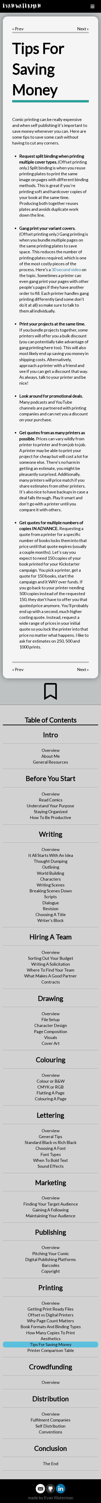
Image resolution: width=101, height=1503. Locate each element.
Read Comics (50, 799)
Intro (50, 735)
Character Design (50, 1025)
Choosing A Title (50, 914)
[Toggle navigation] (92, 6)
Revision (50, 908)
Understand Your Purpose (50, 805)
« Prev (17, 28)
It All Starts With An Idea (50, 855)
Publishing (50, 1232)
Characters (50, 879)
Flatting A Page (50, 1092)
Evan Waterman (22, 6)
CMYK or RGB (50, 1086)
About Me (50, 756)
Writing (50, 834)
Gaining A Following (50, 1209)
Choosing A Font (50, 1148)
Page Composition (50, 1031)
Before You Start (50, 778)
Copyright (50, 1271)
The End (50, 1463)
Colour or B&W (51, 1081)
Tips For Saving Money (50, 1344)
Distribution (50, 1399)
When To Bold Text (50, 1160)
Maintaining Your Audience (50, 1215)
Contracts (50, 981)
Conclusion (50, 1448)
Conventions (50, 1431)
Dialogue (50, 902)
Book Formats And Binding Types (50, 1326)
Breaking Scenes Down (50, 890)
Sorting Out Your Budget (50, 958)
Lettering (50, 1115)
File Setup (50, 1019)
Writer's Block (50, 920)
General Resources (50, 762)
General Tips (50, 1136)
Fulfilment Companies (50, 1419)
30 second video (66, 269)
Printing (50, 1288)
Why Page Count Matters (50, 1320)
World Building (50, 873)
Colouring (50, 1060)
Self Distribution (50, 1426)
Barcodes (50, 1265)
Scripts (50, 896)
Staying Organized (50, 811)
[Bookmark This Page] (50, 696)
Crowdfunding (50, 1367)
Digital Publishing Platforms (50, 1259)
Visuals (50, 1037)
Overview (51, 750)
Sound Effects (51, 1166)
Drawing (50, 998)
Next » (83, 28)
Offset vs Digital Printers (51, 1314)
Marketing (50, 1183)
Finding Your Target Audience (50, 1203)
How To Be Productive (50, 817)
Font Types (50, 1154)
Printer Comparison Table (50, 1350)
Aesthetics (51, 1338)
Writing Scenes (51, 884)
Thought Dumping (50, 861)
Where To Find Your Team (50, 969)
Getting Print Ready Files (50, 1309)
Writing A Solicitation (50, 964)
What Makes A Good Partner (50, 975)
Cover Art (51, 1043)
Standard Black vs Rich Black (51, 1142)
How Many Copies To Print (50, 1332)
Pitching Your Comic (50, 1253)
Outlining (50, 867)
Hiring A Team (51, 937)
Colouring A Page (50, 1098)
